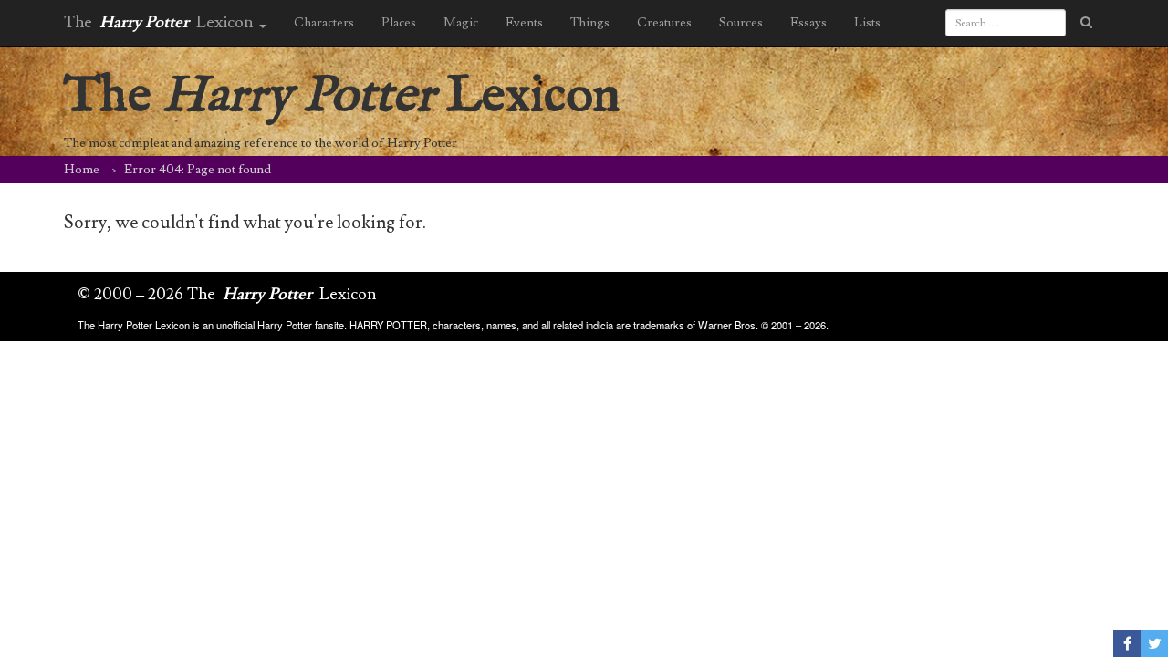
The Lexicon (342, 96)
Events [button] (524, 23)
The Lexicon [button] (160, 22)
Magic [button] (460, 23)
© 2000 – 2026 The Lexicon (227, 294)
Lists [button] (867, 23)
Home (81, 170)
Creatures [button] (664, 23)
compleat (144, 143)
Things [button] (590, 23)
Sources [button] (741, 23)
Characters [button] (324, 23)
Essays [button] (808, 23)
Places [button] (398, 23)
